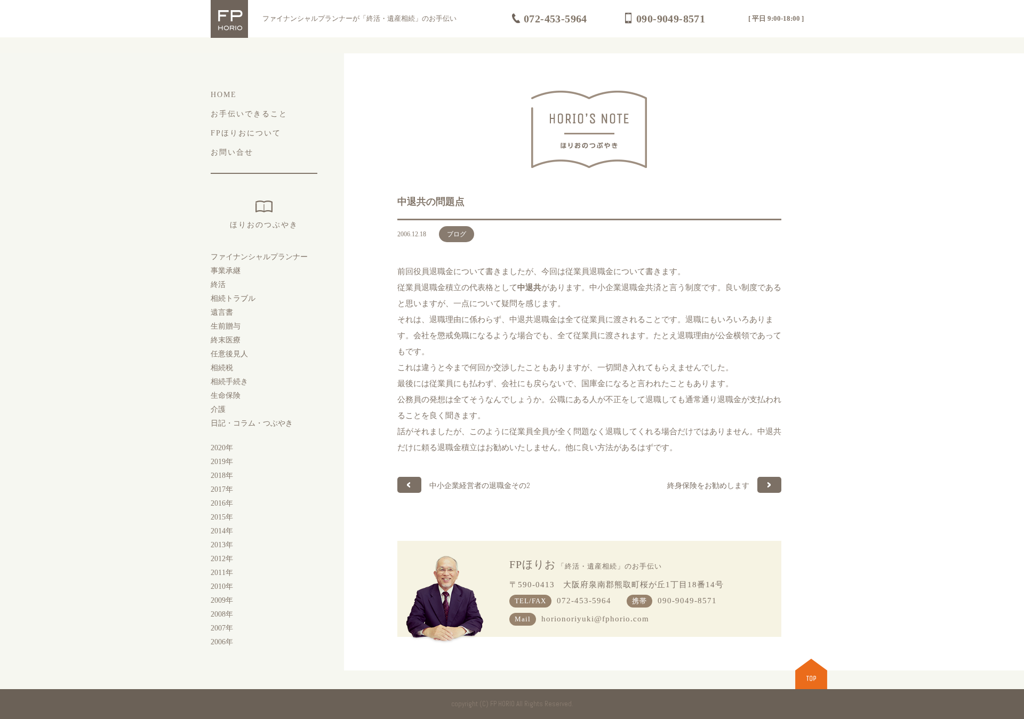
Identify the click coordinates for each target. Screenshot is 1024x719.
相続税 (222, 368)
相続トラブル (233, 298)
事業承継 (226, 271)
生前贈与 (226, 326)
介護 (218, 409)
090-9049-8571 (670, 19)
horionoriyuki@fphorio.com (595, 618)
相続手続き (229, 382)
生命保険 (226, 396)
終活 (218, 285)
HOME (224, 95)
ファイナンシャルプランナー (259, 257)
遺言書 (222, 312)
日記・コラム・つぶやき (252, 423)
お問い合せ (232, 152)
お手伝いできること (249, 114)
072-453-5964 (555, 19)
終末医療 (226, 340)
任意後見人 (229, 354)
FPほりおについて (246, 133)
